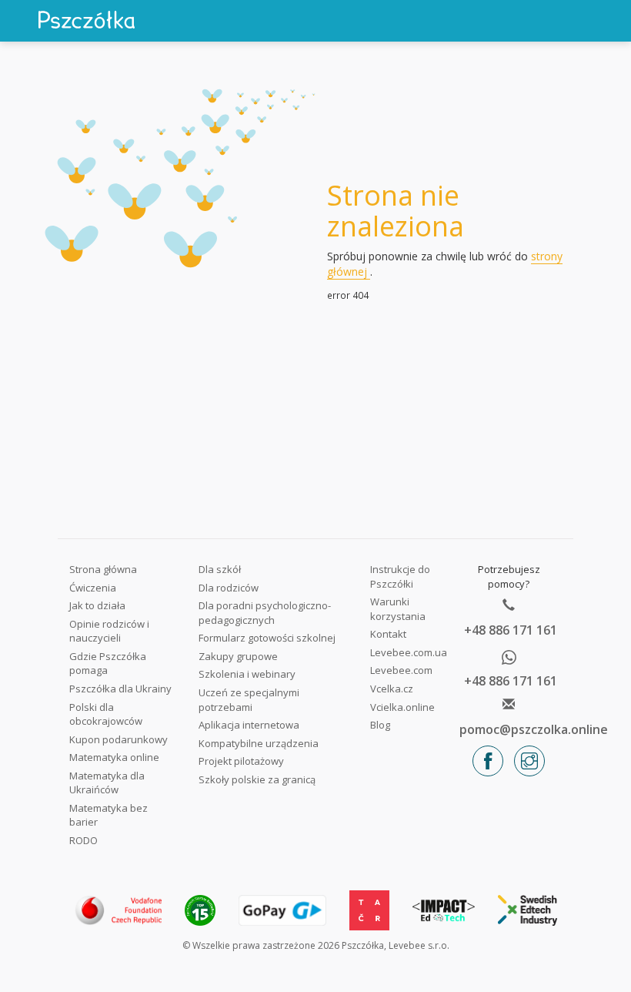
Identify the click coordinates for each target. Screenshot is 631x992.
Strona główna (103, 569)
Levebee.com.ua (408, 652)
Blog (380, 725)
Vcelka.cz (391, 688)
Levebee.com (401, 670)
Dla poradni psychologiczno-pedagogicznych (265, 612)
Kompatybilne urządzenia (259, 743)
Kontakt (388, 634)
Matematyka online (114, 757)
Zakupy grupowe (238, 656)
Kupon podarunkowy (118, 739)
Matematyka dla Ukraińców (107, 783)
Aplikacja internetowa (249, 725)
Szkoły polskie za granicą (257, 779)
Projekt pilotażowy (241, 761)
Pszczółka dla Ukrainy (120, 688)
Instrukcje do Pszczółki (400, 576)
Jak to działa (97, 605)
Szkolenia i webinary (247, 674)
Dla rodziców (229, 588)
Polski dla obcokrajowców (105, 714)
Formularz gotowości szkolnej (267, 638)
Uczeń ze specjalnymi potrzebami (249, 699)
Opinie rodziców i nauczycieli (109, 631)
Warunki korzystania (398, 609)
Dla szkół (220, 569)
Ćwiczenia (92, 588)
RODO (83, 840)
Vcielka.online (402, 707)
